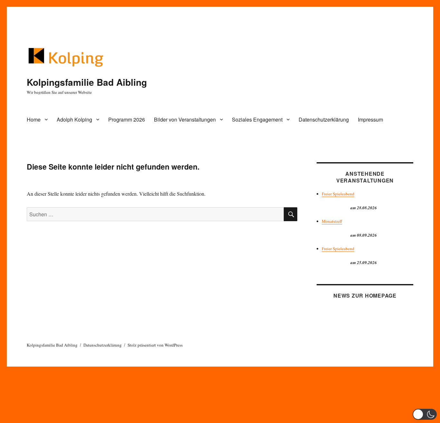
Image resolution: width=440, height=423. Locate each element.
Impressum (370, 119)
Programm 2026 (126, 119)
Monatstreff (332, 221)
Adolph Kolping (74, 119)
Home (34, 119)
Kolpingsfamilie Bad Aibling (87, 82)
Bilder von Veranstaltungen (185, 119)
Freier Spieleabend (338, 194)
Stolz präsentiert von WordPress (155, 345)
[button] (425, 414)
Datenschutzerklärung (324, 119)
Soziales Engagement (257, 119)
